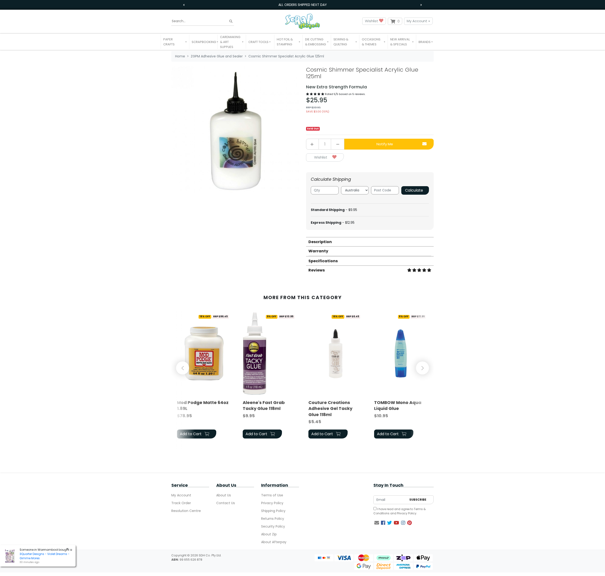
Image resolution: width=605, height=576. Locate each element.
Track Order (181, 503)
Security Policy (273, 526)
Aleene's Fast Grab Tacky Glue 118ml (264, 405)
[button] (175, 42)
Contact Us (225, 503)
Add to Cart (191, 434)
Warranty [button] (318, 251)
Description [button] (320, 242)
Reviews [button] (316, 270)
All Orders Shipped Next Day (302, 4)
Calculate (414, 190)
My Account (417, 20)
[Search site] (231, 21)
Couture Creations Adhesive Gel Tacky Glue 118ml (330, 408)
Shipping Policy (273, 510)
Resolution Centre (186, 510)
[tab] (370, 241)
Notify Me (384, 144)
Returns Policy (272, 518)
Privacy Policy (272, 503)
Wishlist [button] (372, 20)
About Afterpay (273, 542)
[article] (204, 376)
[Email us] (376, 523)
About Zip (269, 534)
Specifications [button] (323, 261)
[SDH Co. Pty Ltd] (302, 21)
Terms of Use (272, 495)
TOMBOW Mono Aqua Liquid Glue (397, 405)
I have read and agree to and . (399, 511)
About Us (223, 495)
